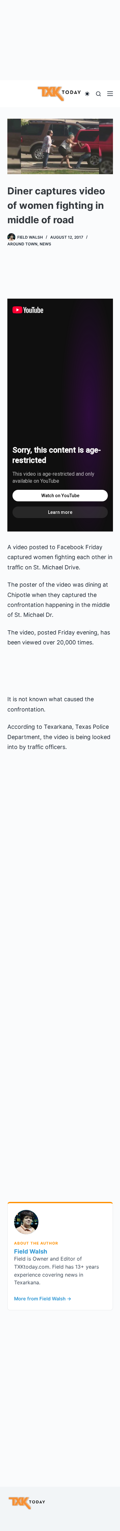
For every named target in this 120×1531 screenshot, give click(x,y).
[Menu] (110, 94)
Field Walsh (30, 1251)
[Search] (98, 93)
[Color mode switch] (87, 93)
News (45, 244)
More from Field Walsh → (42, 1299)
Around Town (22, 244)
